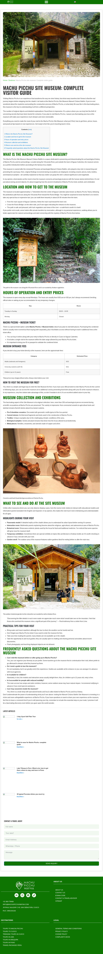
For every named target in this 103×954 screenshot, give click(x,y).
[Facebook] (28, 895)
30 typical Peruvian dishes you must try (30, 794)
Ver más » (20, 719)
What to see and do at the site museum (17, 145)
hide (30, 129)
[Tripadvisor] (16, 895)
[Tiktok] (34, 895)
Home (5, 80)
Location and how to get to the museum (17, 137)
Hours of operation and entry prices (16, 139)
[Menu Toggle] (46, 2)
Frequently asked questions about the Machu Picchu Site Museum (26, 148)
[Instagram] (22, 895)
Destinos (12, 80)
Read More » (20, 747)
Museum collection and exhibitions (16, 142)
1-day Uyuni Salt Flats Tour (26, 716)
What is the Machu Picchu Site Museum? (18, 134)
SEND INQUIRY (51, 863)
